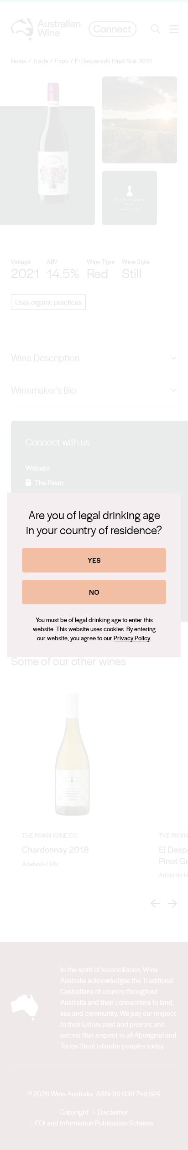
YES (94, 560)
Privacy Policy (132, 637)
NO (94, 592)
